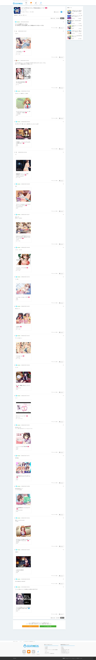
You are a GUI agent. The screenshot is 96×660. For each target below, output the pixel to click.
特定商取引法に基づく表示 (65, 649)
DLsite (21, 15)
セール (25, 15)
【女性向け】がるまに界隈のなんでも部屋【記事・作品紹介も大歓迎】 (77, 11)
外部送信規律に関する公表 (65, 652)
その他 (23, 11)
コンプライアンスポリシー (65, 653)
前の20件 (57, 18)
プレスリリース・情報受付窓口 (49, 653)
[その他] (64, 12)
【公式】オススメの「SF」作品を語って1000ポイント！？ (77, 16)
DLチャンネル (18, 3)
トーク (21, 641)
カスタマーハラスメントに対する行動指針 (51, 649)
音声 (73, 13)
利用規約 (46, 648)
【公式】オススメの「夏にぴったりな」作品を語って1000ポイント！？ (77, 31)
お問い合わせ (47, 652)
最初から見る (53, 18)
